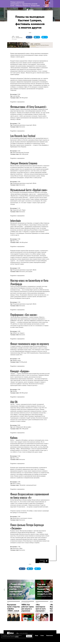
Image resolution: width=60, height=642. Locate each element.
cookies (17, 636)
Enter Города (40, 582)
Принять (29, 636)
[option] (21, 590)
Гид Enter (11, 582)
